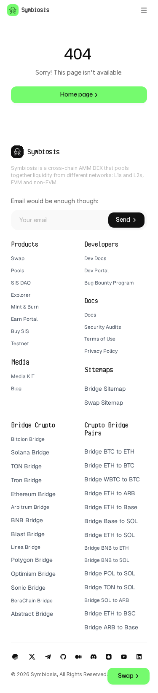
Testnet (20, 343)
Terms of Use (99, 339)
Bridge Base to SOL (111, 521)
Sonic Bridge (28, 587)
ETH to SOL (120, 535)
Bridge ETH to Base (110, 507)
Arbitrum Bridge (30, 507)
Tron (16, 480)
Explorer (21, 295)
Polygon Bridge (32, 560)
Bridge (33, 480)
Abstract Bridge (32, 614)
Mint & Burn (25, 307)
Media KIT (23, 376)
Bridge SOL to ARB (106, 600)
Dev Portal (96, 270)
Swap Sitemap (103, 402)
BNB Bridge (27, 520)
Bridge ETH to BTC (109, 465)
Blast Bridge (28, 534)
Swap (17, 258)
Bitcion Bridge (28, 439)
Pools (17, 270)
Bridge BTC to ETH (109, 451)
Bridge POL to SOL (109, 573)
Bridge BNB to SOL (106, 560)
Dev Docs (95, 258)
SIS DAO (21, 282)
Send (123, 220)
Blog (16, 388)
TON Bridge (26, 466)
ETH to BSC (120, 613)
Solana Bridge (31, 452)
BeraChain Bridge (32, 600)
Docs (90, 315)
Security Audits (102, 327)
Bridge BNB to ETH (106, 548)
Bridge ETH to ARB (109, 493)
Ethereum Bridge (33, 494)
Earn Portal (24, 319)
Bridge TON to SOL (109, 587)
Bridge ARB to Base (111, 627)
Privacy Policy (101, 351)
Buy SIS (20, 331)
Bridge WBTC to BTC (112, 479)
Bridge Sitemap (105, 388)
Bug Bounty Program (109, 282)
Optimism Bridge (33, 574)
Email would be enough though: (54, 200)
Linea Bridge (25, 547)
